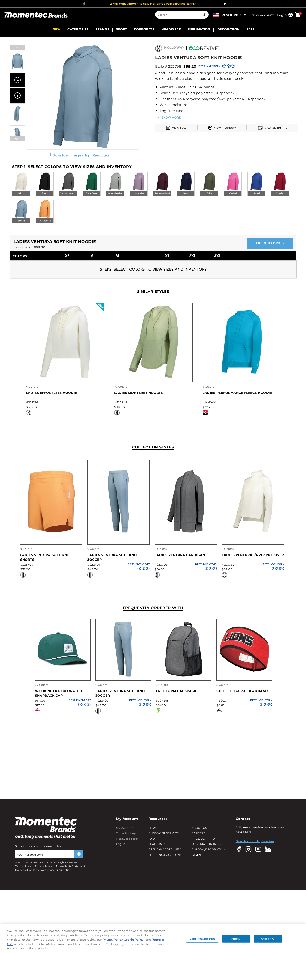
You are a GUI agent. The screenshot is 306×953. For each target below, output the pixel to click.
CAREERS (199, 833)
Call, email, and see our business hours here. (260, 830)
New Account (263, 15)
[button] (204, 14)
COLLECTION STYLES (153, 447)
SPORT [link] (121, 30)
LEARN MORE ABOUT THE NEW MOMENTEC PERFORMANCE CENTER (153, 3)
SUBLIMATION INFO (206, 844)
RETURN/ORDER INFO (165, 849)
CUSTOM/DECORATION (209, 849)
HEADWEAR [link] (171, 30)
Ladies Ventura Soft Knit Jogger (112, 557)
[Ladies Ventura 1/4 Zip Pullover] (253, 531)
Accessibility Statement (70, 866)
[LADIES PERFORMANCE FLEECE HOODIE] (241, 377)
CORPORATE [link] (144, 30)
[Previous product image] (17, 48)
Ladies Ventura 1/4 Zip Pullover (253, 555)
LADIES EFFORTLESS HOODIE (51, 393)
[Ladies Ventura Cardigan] (185, 531)
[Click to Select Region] (216, 15)
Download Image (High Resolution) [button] (82, 155)
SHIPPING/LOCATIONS (165, 854)
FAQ (152, 838)
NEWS (153, 828)
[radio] (21, 184)
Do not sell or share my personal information (43, 870)
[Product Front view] (17, 70)
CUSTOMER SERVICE (164, 833)
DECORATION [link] (228, 30)
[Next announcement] (224, 4)
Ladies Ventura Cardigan (180, 555)
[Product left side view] (17, 123)
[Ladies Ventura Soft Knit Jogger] (118, 531)
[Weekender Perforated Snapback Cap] (62, 675)
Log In (120, 844)
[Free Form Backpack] (183, 675)
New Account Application (255, 841)
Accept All (268, 938)
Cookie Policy (134, 939)
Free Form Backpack (176, 691)
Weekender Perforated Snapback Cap (58, 693)
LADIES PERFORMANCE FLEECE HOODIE (237, 393)
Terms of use (23, 866)
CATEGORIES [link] (77, 30)
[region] (153, 938)
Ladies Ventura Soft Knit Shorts (45, 557)
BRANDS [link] (102, 30)
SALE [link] (251, 30)
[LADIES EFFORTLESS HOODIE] (65, 377)
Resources (232, 15)
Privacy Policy (43, 866)
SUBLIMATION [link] (199, 30)
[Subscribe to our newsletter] (78, 854)
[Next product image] (17, 150)
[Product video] (17, 80)
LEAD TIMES (157, 844)
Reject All (236, 938)
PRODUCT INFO (203, 838)
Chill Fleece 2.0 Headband (242, 691)
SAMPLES (198, 854)
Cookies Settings (202, 938)
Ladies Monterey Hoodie (138, 393)
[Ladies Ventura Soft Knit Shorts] (51, 531)
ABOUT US (199, 828)
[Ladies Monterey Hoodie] (153, 377)
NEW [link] (57, 30)
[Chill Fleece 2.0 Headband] (244, 675)
